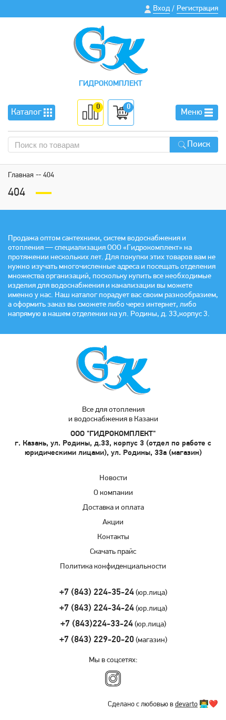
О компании (113, 493)
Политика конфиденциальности (113, 567)
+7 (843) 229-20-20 (96, 639)
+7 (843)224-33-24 (96, 624)
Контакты (113, 537)
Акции (113, 522)
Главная (21, 175)
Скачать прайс (113, 552)
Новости (113, 478)
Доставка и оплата (113, 508)
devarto (186, 704)
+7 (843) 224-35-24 (96, 592)
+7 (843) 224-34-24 (96, 608)
